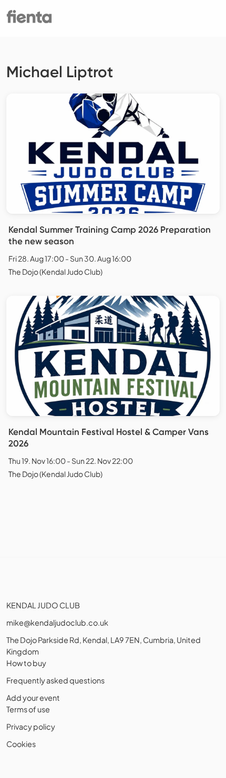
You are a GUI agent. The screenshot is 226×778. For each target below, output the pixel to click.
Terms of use (28, 709)
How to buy (26, 663)
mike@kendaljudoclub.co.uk (57, 622)
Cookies (21, 744)
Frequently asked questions (55, 680)
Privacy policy (30, 726)
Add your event (33, 697)
